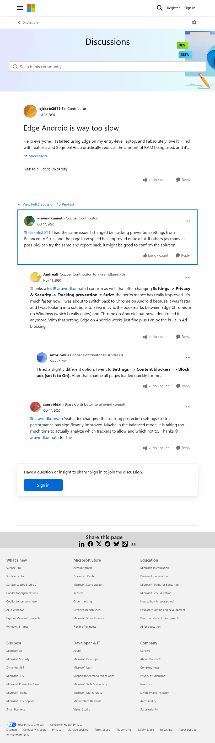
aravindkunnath (50, 218)
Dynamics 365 (15, 667)
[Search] (160, 8)
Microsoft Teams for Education (159, 584)
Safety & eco (146, 729)
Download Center (84, 576)
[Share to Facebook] (90, 543)
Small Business (15, 709)
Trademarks (123, 729)
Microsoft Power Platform (22, 684)
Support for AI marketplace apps (93, 676)
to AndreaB (113, 354)
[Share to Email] (133, 543)
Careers (145, 651)
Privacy (56, 729)
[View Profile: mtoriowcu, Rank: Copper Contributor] (42, 357)
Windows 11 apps (17, 626)
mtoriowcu (59, 354)
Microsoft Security (17, 659)
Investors (146, 684)
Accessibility (148, 701)
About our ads (187, 729)
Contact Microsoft (34, 729)
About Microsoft (150, 659)
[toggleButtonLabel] (194, 22)
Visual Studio (81, 709)
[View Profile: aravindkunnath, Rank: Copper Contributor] (29, 221)
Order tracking (82, 601)
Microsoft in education (154, 568)
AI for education (150, 626)
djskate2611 (49, 108)
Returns (78, 593)
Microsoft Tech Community (90, 684)
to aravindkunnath (109, 274)
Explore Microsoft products (23, 618)
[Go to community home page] (31, 8)
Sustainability (149, 709)
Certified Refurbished (86, 610)
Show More (38, 155)
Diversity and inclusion (154, 692)
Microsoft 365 (15, 676)
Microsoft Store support (88, 584)
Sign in (43, 485)
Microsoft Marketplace (87, 692)
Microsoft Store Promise (88, 618)
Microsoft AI (14, 651)
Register (173, 7)
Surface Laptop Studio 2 (21, 584)
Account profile (83, 568)
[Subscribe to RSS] (125, 543)
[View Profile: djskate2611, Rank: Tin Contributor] (30, 111)
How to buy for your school (157, 601)
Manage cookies (77, 729)
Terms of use (102, 729)
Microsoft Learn (83, 667)
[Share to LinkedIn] (81, 543)
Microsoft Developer (86, 659)
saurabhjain (53, 404)
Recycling (166, 729)
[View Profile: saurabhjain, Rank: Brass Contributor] (35, 407)
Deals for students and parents (160, 618)
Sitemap (11, 729)
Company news (149, 667)
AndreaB (50, 274)
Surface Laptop (15, 576)
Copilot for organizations (22, 593)
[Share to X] (99, 543)
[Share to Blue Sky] (116, 543)
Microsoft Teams (16, 692)
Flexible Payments (84, 626)
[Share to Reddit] (107, 543)
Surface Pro (13, 568)
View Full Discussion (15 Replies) (48, 204)
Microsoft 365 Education (155, 593)
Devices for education (154, 576)
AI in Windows (15, 610)
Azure (77, 651)
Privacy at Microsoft (152, 676)
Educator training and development (162, 610)
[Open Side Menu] (20, 8)
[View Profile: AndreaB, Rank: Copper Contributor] (35, 277)
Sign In (189, 7)
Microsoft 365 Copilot (20, 701)
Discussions (31, 22)
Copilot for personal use (21, 601)
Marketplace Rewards (87, 701)
